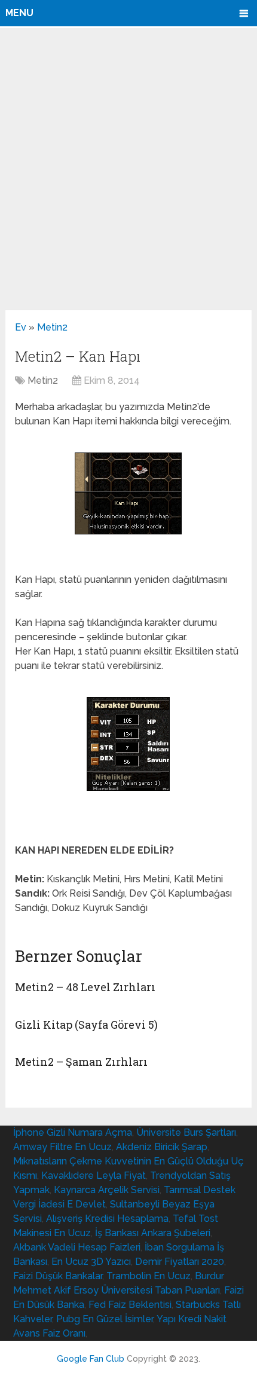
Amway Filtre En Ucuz (62, 1146)
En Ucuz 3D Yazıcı (91, 1261)
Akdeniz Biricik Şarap (161, 1146)
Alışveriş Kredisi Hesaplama (107, 1218)
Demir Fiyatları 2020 (179, 1261)
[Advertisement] (128, 168)
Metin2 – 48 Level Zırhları (85, 987)
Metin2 (52, 327)
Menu (19, 13)
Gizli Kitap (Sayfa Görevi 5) (86, 1024)
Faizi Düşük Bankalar (57, 1276)
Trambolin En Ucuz (148, 1276)
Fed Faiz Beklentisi (130, 1304)
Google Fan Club (90, 1358)
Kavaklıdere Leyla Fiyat (93, 1175)
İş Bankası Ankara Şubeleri (152, 1233)
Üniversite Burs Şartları (186, 1132)
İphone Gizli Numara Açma (72, 1132)
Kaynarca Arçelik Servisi (107, 1190)
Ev (20, 327)
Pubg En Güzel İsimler (104, 1319)
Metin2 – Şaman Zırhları (81, 1061)
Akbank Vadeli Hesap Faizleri (76, 1247)
